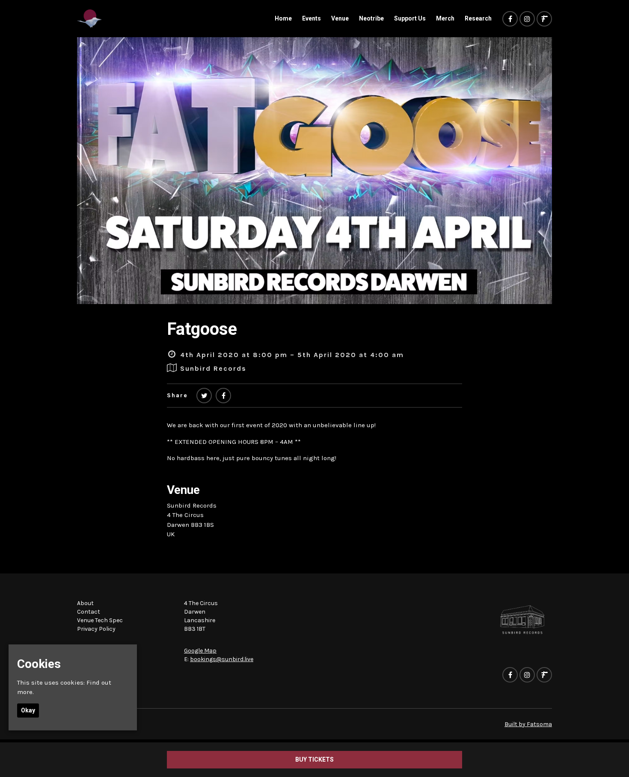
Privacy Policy (96, 628)
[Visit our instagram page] (527, 19)
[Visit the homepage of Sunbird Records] (89, 18)
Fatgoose (202, 329)
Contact (88, 611)
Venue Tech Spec (100, 620)
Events (311, 18)
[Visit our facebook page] (510, 19)
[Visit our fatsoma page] (544, 19)
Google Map (200, 650)
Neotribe (371, 18)
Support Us (410, 18)
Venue (340, 18)
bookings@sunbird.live (221, 659)
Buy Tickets (314, 759)
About (85, 603)
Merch (445, 18)
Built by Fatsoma (528, 724)
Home (283, 18)
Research (478, 18)
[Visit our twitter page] (204, 396)
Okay (28, 710)
